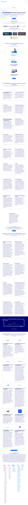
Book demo (14, 78)
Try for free (14, 18)
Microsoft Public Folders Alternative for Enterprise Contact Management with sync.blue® (19, 489)
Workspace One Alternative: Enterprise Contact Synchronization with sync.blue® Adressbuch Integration (19, 484)
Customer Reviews (22, 466)
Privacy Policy (23, 469)
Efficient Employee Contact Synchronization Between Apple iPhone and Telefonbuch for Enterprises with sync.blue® (19, 479)
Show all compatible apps (14, 450)
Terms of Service (22, 468)
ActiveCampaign (14, 468)
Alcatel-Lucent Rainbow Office (14, 470)
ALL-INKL (13, 470)
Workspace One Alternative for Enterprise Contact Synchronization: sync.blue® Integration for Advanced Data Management (19, 474)
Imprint (22, 467)
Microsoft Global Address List (14, 467)
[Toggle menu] (26, 1)
